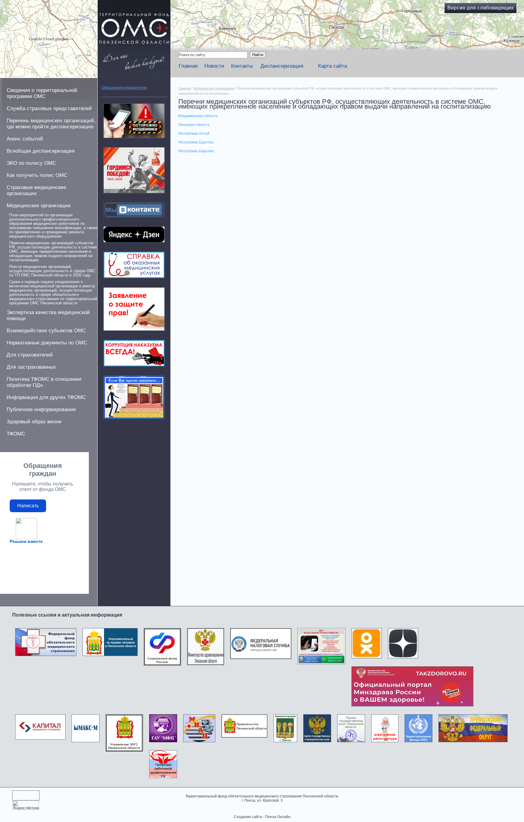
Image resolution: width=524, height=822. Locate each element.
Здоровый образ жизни (34, 422)
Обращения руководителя (124, 88)
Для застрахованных (31, 367)
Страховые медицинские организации (36, 190)
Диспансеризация (281, 66)
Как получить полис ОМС (37, 175)
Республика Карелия (196, 151)
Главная (188, 66)
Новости (214, 66)
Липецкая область (194, 125)
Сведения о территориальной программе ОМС (42, 93)
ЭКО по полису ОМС (31, 163)
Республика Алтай (194, 133)
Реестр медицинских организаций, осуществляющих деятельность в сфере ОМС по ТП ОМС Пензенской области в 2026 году (52, 271)
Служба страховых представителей (49, 108)
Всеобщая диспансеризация (41, 151)
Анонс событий (25, 139)
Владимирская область (198, 116)
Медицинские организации (39, 205)
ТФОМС (16, 434)
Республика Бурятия (195, 142)
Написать (28, 505)
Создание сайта (248, 817)
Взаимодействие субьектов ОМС (46, 330)
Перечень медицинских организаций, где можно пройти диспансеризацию (51, 124)
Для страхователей (30, 355)
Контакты (242, 66)
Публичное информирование (41, 409)
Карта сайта (332, 66)
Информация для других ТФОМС (46, 397)
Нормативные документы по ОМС (47, 343)
